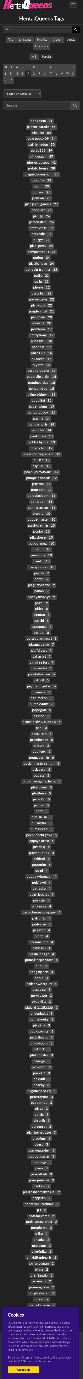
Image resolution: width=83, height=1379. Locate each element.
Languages (25, 39)
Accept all (23, 1369)
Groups (57, 39)
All (5, 67)
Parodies (42, 39)
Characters (41, 46)
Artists (71, 39)
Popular (46, 56)
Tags (10, 39)
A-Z (34, 56)
